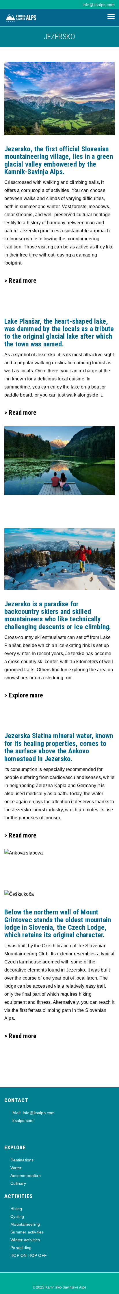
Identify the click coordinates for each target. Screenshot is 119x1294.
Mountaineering (25, 1224)
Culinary (18, 1183)
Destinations (22, 1160)
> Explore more (23, 695)
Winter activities (25, 1240)
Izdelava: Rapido (22, 1263)
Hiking (16, 1208)
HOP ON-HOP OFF (28, 1255)
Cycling (17, 1216)
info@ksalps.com (99, 4)
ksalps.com (22, 1120)
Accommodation (25, 1175)
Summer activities (27, 1232)
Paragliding (20, 1247)
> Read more (20, 280)
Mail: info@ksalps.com (33, 1112)
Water (15, 1167)
